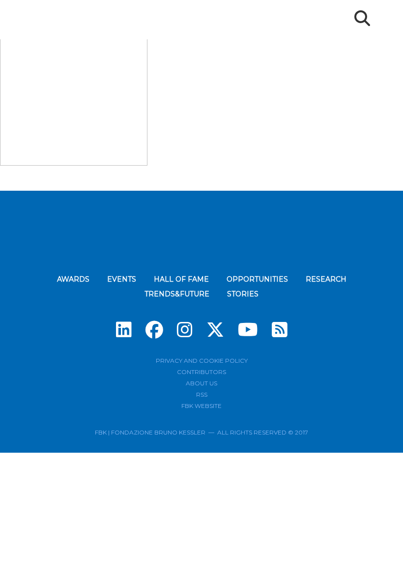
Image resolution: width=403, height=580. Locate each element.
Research (326, 279)
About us (201, 383)
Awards (73, 279)
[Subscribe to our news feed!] (280, 330)
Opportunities (257, 279)
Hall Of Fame (181, 279)
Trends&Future (176, 294)
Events (121, 279)
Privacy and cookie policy (202, 360)
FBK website (201, 405)
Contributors (201, 372)
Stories (243, 294)
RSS (201, 394)
